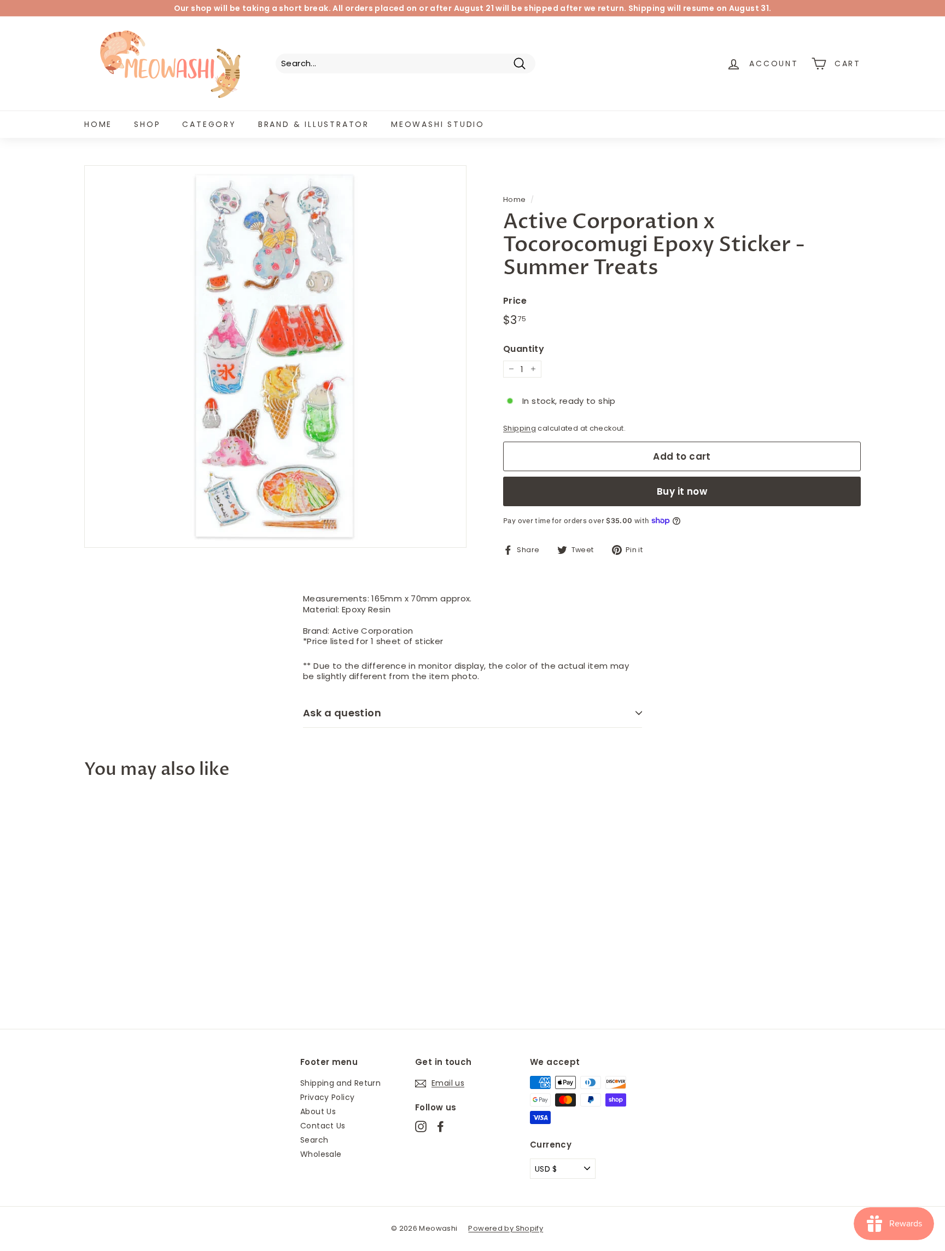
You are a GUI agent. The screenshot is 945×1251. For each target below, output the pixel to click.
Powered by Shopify (505, 1228)
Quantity (523, 349)
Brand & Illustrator (313, 124)
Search (314, 1139)
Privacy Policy (327, 1097)
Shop (147, 124)
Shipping (519, 428)
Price (515, 301)
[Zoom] (275, 356)
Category (209, 124)
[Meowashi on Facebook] (440, 1126)
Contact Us (323, 1125)
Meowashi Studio (438, 124)
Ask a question (342, 713)
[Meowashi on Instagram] (421, 1126)
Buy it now (682, 491)
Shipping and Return (340, 1083)
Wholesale (320, 1154)
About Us (318, 1111)
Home (98, 124)
